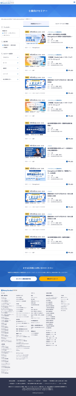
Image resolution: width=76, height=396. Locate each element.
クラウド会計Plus (5, 301)
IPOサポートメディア (35, 322)
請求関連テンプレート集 (51, 332)
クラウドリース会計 (6, 304)
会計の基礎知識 (49, 304)
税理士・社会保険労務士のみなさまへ (37, 328)
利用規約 (45, 381)
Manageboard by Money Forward (23, 346)
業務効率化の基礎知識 (50, 318)
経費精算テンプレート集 (51, 334)
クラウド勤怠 (6, 349)
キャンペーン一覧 (64, 299)
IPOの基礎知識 (49, 315)
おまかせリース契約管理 (21, 301)
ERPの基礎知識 (49, 302)
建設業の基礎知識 (49, 322)
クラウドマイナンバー (5, 364)
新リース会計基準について (21, 326)
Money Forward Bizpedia (52, 298)
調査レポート (63, 301)
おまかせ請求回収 (19, 299)
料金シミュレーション (35, 318)
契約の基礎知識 (49, 311)
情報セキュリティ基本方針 (34, 381)
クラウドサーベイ (5, 370)
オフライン (7, 35)
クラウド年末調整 (4, 358)
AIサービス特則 (62, 383)
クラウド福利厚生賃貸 (5, 367)
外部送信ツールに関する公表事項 (17, 383)
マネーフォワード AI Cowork (22, 355)
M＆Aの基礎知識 (49, 324)
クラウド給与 (4, 355)
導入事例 (33, 299)
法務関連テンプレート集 (51, 339)
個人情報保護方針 (22, 381)
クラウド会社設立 (19, 309)
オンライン (12, 33)
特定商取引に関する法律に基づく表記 (58, 381)
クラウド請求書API (35, 333)
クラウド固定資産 (5, 329)
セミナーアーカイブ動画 (62, 24)
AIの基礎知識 (48, 327)
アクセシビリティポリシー (51, 383)
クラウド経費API (34, 335)
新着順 (5, 47)
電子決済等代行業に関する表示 (35, 383)
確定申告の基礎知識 (50, 305)
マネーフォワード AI (22, 358)
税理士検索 (33, 303)
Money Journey (64, 308)
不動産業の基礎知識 (50, 326)
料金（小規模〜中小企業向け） (37, 313)
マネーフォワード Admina (21, 315)
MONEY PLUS (64, 306)
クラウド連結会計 (4, 335)
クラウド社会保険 (5, 361)
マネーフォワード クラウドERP (22, 316)
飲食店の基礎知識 (49, 320)
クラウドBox (6, 338)
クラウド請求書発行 (7, 315)
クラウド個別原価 (5, 332)
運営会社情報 (12, 381)
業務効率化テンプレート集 (51, 345)
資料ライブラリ (64, 297)
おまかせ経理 (19, 297)
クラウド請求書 (7, 312)
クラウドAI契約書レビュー (21, 307)
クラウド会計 (4, 298)
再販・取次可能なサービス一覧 (22, 331)
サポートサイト (34, 297)
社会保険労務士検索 (35, 304)
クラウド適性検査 (4, 372)
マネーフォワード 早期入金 (21, 340)
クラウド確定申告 (7, 306)
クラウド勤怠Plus (6, 352)
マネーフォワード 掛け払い (6, 341)
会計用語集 (48, 300)
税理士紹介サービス (35, 301)
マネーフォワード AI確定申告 (7, 309)
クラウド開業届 (19, 311)
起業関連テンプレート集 (51, 341)
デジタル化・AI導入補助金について (22, 324)
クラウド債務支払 (4, 327)
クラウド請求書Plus (5, 318)
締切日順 (13, 45)
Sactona (23, 349)
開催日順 (6, 45)
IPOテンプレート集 (50, 343)
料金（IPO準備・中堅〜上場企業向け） (37, 315)
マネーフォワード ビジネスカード (23, 313)
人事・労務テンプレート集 (51, 338)
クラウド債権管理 (6, 321)
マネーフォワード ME (65, 303)
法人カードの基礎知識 (50, 316)
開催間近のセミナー (36, 24)
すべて (5, 33)
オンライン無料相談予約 (23, 279)
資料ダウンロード (52, 279)
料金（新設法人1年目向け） (36, 311)
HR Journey (63, 310)
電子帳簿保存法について (21, 321)
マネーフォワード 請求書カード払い (23, 336)
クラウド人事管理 (4, 347)
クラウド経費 (4, 324)
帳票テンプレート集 (50, 336)
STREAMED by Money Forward (22, 343)
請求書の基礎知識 (49, 309)
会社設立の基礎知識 (50, 313)
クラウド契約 (19, 305)
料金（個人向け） (34, 309)
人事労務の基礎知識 (50, 307)
